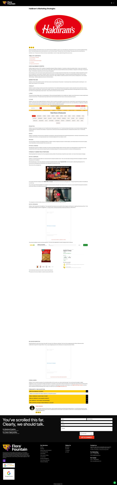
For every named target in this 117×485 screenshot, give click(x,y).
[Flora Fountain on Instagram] (111, 3)
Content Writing (42, 453)
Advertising (42, 448)
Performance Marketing (44, 461)
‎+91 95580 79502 (96, 453)
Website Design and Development (45, 450)
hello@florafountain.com (62, 386)
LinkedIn (67, 448)
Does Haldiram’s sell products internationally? (39, 400)
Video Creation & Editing (44, 455)
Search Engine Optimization (44, 460)
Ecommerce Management (44, 458)
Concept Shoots (43, 456)
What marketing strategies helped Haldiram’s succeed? (41, 402)
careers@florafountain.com (14, 433)
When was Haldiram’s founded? (36, 391)
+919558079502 (6, 430)
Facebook (68, 450)
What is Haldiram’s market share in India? (38, 396)
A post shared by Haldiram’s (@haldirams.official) (58, 239)
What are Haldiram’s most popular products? (39, 398)
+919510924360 (6, 433)
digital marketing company (77, 384)
